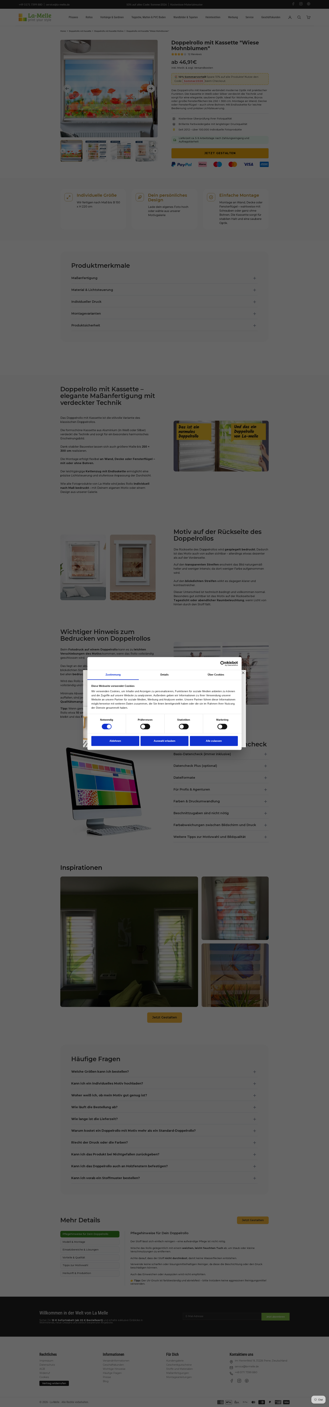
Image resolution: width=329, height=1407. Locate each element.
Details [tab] (164, 674)
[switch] (145, 726)
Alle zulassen (214, 740)
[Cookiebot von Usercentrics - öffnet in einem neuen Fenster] (223, 663)
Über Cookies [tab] (216, 674)
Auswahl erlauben (164, 740)
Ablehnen (115, 740)
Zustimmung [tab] (113, 674)
